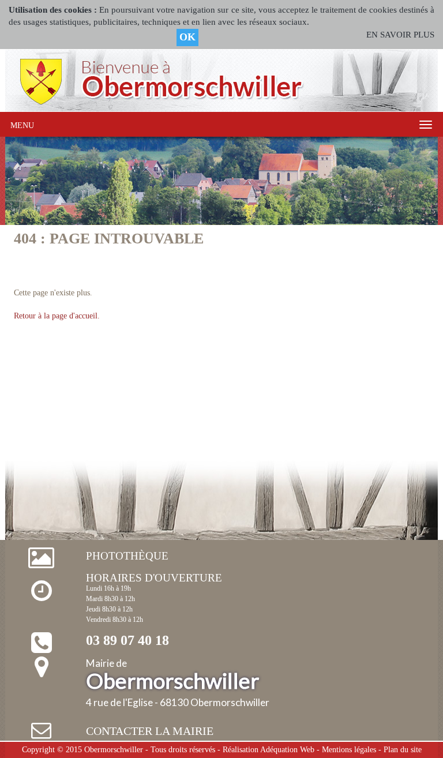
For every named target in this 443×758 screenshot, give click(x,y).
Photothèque (127, 556)
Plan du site (403, 749)
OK (187, 37)
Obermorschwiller (113, 749)
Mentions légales (349, 749)
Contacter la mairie (149, 731)
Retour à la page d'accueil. (57, 316)
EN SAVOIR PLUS (400, 34)
